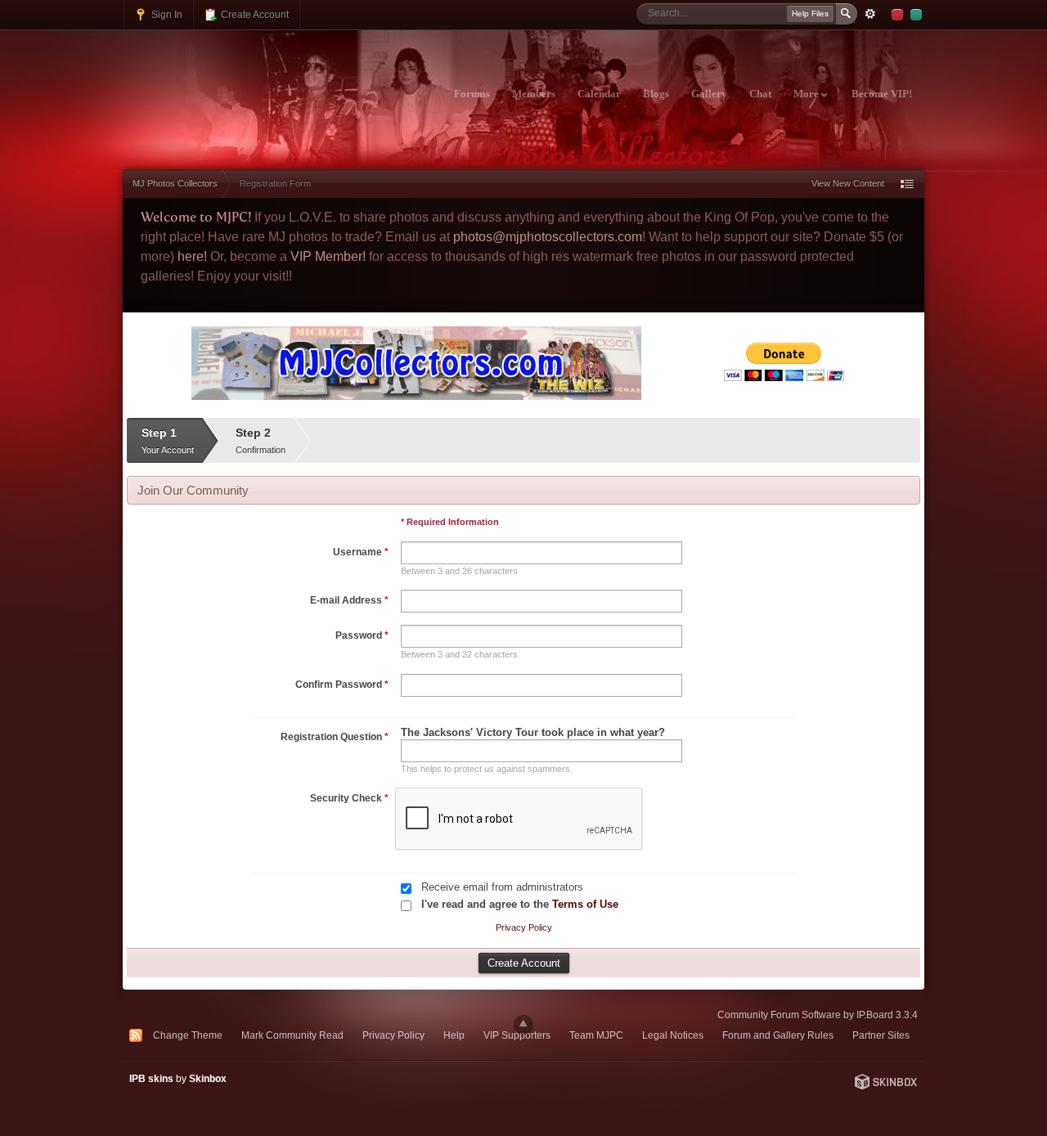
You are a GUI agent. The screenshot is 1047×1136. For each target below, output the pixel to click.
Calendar (599, 94)
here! (192, 256)
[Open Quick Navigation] (907, 183)
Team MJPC (596, 1035)
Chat (760, 94)
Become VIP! (882, 94)
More (807, 94)
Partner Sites (881, 1035)
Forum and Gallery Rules (778, 1035)
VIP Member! (328, 256)
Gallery (709, 94)
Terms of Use (585, 904)
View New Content (847, 183)
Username (361, 552)
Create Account (253, 14)
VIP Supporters (516, 1035)
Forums (472, 94)
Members (533, 94)
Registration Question (335, 737)
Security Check (349, 798)
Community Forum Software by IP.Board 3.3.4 (817, 1014)
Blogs (656, 94)
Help (454, 1035)
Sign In (165, 14)
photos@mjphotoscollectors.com (547, 237)
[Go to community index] (267, 84)
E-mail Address (349, 600)
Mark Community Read (292, 1035)
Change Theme (187, 1035)
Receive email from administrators (502, 887)
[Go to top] (523, 1025)
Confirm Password (342, 684)
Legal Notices (672, 1035)
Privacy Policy (524, 927)
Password (362, 635)
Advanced (870, 14)
